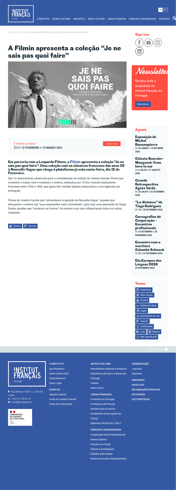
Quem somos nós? (59, 373)
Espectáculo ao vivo (150, 316)
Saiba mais (112, 143)
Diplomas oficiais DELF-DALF (105, 423)
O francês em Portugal (102, 399)
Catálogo (138, 384)
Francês (32, 226)
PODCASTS (164, 18)
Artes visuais (146, 295)
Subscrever (143, 104)
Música (156, 331)
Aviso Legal (55, 383)
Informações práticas (146, 389)
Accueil (12, 32)
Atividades (138, 394)
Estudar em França (100, 444)
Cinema (17, 226)
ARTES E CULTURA (96, 18)
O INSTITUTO (43, 18)
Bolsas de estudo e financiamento (108, 458)
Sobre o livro (97, 388)
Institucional (146, 326)
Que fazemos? (57, 368)
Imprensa (137, 373)
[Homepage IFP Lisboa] (21, 13)
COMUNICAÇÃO (140, 363)
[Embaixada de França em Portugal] (20, 417)
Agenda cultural (57, 394)
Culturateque (141, 399)
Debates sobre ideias (101, 453)
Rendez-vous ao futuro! (102, 408)
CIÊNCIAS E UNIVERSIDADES (142, 18)
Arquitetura (145, 289)
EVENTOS (54, 389)
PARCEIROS (138, 380)
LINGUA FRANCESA (116, 18)
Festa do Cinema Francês (62, 399)
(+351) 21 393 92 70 (21, 398)
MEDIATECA (79, 18)
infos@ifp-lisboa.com (22, 402)
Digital (143, 310)
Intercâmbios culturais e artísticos (108, 368)
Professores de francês (102, 404)
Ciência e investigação (102, 449)
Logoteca (137, 368)
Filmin (75, 162)
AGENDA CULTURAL (61, 18)
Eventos (22, 32)
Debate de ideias (148, 305)
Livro (142, 331)
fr (160, 9)
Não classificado (148, 336)
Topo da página (155, 349)
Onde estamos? (57, 378)
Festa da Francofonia (60, 404)
